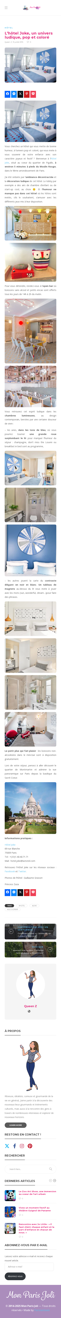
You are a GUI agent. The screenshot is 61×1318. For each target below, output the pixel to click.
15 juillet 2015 (18, 42)
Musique (37, 947)
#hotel (22, 906)
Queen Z (8, 42)
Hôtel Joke (10, 844)
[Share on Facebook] (7, 94)
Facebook (10, 871)
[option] (30, 1214)
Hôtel (9, 28)
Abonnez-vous (15, 1276)
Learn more (15, 1125)
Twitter (22, 871)
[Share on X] (20, 94)
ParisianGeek (42, 1310)
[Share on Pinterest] (27, 94)
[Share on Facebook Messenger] (14, 94)
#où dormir (12, 909)
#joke (34, 906)
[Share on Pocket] (33, 94)
